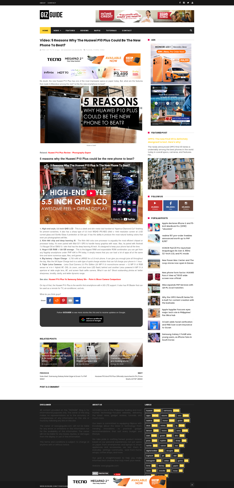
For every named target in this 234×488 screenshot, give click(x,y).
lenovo (149, 430)
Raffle (97, 30)
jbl (163, 456)
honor (45, 346)
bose (175, 471)
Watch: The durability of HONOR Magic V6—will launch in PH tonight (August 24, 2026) (56, 357)
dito (176, 435)
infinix (163, 425)
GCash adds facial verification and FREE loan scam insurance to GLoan (177, 325)
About (43, 3)
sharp (178, 440)
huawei (89, 50)
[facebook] (179, 2)
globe (180, 420)
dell (174, 456)
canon (163, 446)
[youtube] (192, 2)
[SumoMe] (77, 300)
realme (149, 420)
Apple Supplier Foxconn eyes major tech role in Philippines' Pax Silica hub (176, 312)
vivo (179, 415)
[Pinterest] (63, 300)
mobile (96, 50)
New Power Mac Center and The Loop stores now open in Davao (178, 261)
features (114, 346)
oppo (79, 346)
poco (148, 440)
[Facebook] (50, 300)
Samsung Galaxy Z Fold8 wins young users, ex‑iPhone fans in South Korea (177, 337)
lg (176, 425)
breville (162, 471)
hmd (148, 466)
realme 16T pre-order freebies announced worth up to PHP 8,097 (177, 238)
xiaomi (164, 415)
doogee (169, 451)
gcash (162, 435)
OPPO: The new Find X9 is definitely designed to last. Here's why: (168, 140)
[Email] (70, 300)
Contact (52, 3)
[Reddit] (56, 300)
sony (179, 430)
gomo (180, 461)
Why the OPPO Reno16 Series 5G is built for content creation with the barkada (178, 300)
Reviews (84, 30)
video (102, 50)
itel (176, 446)
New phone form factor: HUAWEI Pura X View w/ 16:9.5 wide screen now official (178, 275)
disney (161, 466)
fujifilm (163, 440)
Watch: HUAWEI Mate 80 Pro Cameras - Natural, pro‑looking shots (124, 358)
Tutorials (111, 30)
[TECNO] (117, 481)
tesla (148, 471)
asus (148, 425)
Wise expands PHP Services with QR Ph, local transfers (177, 286)
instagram (150, 461)
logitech (149, 456)
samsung (168, 410)
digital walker (151, 451)
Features (70, 30)
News (56, 30)
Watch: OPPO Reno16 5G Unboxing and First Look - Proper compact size (89, 358)
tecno (164, 430)
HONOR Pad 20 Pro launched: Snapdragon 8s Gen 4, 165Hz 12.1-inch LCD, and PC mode (176, 251)
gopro (175, 466)
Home (45, 30)
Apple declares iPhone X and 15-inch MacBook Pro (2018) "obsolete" (178, 226)
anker (166, 461)
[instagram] (184, 2)
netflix (149, 446)
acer (148, 435)
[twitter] (188, 2)
